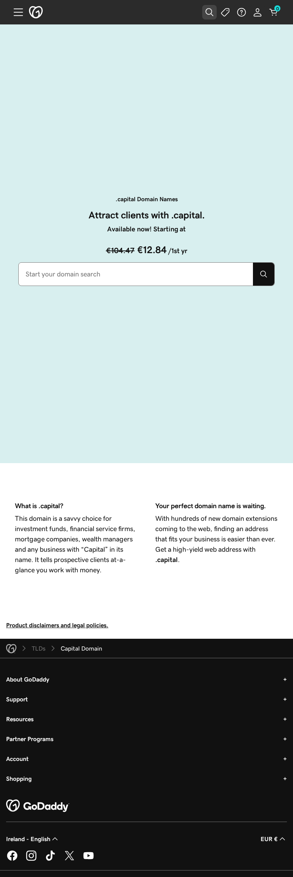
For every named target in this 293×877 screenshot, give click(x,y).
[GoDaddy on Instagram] (31, 859)
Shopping (19, 778)
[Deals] (225, 12)
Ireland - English (28, 839)
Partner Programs (29, 739)
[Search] (263, 274)
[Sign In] (257, 12)
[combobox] (135, 274)
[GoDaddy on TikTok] (50, 859)
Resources (20, 719)
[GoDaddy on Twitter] (69, 859)
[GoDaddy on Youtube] (88, 859)
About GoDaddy (27, 679)
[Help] (241, 12)
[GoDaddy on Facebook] (12, 859)
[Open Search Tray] (209, 12)
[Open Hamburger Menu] (15, 12)
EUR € (269, 839)
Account (17, 759)
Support (17, 699)
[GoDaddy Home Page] (37, 805)
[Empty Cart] (273, 12)
